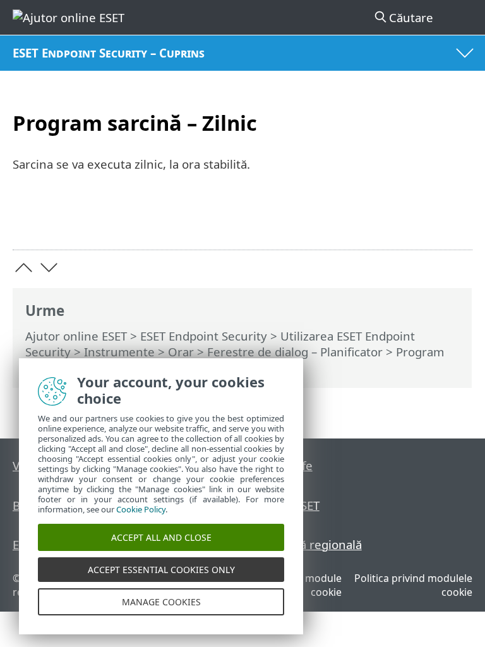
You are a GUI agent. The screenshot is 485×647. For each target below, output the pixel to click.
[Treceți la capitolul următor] (49, 268)
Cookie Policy (140, 509)
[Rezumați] (456, 220)
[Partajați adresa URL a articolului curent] (391, 220)
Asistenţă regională (308, 544)
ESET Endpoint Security (203, 336)
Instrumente (119, 352)
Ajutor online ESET (76, 336)
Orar (181, 352)
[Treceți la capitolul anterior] (24, 268)
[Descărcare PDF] (424, 220)
